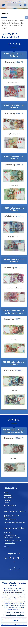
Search (20, 5)
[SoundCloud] (22, 558)
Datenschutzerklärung (10, 535)
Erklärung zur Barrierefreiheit (13, 540)
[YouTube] (18, 558)
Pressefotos (7, 500)
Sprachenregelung (9, 543)
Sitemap (7, 546)
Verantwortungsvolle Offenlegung (14, 522)
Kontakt (6, 502)
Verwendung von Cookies (12, 537)
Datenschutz (7, 532)
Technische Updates (10, 519)
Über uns (6, 492)
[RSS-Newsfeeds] (14, 562)
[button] (25, 2)
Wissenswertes (8, 497)
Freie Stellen (7, 495)
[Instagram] (14, 558)
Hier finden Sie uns (10, 505)
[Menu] (25, 5)
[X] (6, 558)
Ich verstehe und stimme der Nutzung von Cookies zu (15, 620)
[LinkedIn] (10, 558)
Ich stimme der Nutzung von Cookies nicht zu (15, 624)
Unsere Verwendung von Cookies (15, 615)
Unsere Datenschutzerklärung (15, 612)
